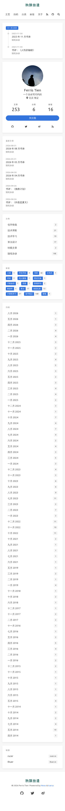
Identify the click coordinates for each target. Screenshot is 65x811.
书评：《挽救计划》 (16, 189)
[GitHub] (53, 14)
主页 (7, 14)
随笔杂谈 (16, 40)
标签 (32, 14)
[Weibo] (39, 126)
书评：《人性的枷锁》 (23, 50)
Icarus (51, 785)
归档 (16, 14)
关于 (40, 14)
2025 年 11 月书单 (21, 36)
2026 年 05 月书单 (15, 162)
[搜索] (59, 14)
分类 (24, 14)
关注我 (32, 118)
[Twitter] (26, 126)
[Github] (12, 126)
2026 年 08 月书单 (15, 148)
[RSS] (47, 14)
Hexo (43, 785)
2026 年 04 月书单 (15, 175)
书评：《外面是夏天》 (17, 202)
